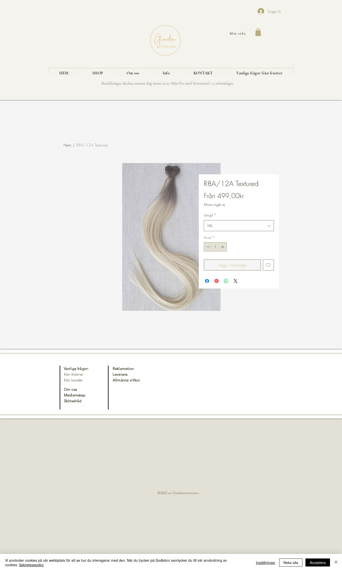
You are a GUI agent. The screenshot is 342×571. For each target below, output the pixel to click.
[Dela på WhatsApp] (226, 281)
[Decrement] (208, 246)
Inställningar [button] (265, 562)
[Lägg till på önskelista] (268, 264)
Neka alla (290, 562)
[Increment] (223, 246)
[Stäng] (336, 562)
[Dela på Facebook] (207, 281)
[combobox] (239, 225)
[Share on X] (236, 281)
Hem (67, 145)
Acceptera (318, 562)
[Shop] (258, 32)
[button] (97, 73)
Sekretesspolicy (31, 564)
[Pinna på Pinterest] (217, 281)
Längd (210, 215)
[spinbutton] (215, 246)
